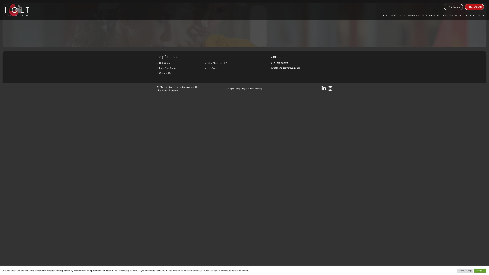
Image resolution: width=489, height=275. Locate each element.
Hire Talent (474, 6)
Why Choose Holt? (217, 63)
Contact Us (165, 73)
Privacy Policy (163, 90)
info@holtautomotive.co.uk (285, 68)
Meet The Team (167, 68)
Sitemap (174, 90)
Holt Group (165, 63)
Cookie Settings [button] (465, 271)
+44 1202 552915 (279, 63)
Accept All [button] (480, 271)
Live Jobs (212, 68)
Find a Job (453, 6)
